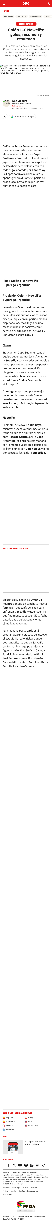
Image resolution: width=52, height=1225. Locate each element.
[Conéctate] (48, 3)
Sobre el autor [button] (17, 106)
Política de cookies (10, 1191)
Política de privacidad (30, 1188)
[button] (5, 116)
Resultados (21, 16)
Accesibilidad (7, 1194)
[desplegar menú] (4, 4)
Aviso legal (16, 1188)
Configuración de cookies (28, 1191)
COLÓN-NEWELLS (26, 24)
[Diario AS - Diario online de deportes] (26, 3)
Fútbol (6, 10)
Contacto (6, 1188)
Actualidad (8, 16)
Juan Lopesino (19, 100)
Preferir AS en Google (24, 116)
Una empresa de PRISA (26, 1205)
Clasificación (35, 16)
